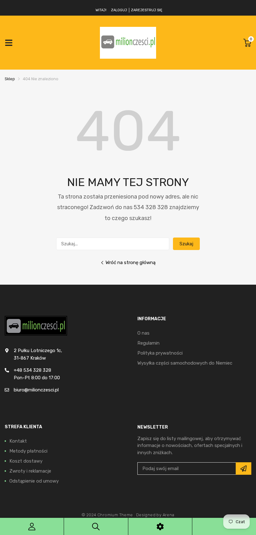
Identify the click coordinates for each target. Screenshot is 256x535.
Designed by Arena (155, 515)
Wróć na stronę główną (130, 262)
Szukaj (186, 244)
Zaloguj (119, 10)
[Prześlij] (243, 468)
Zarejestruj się (146, 10)
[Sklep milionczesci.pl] (128, 42)
